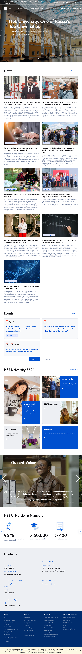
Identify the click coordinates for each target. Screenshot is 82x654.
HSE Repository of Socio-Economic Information (70, 628)
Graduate (26, 625)
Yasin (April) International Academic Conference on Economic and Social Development (51, 635)
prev (1, 531)
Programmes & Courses (37, 8)
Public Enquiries (8, 641)
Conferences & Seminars (50, 628)
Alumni (43, 1)
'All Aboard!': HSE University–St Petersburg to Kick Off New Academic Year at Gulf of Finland (59, 103)
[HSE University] (5, 8)
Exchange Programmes (30, 628)
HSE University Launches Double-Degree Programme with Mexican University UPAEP (57, 195)
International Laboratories (51, 617)
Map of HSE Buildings (10, 571)
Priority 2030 (47, 189)
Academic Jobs (36, 1)
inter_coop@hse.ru (9, 584)
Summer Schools (28, 630)
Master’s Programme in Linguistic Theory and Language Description (57, 502)
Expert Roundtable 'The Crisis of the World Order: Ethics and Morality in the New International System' (21, 328)
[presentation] (5, 478)
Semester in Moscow (29, 633)
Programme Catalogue (30, 620)
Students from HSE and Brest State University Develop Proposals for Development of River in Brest (58, 150)
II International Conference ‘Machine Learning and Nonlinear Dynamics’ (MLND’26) (22, 350)
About (6, 615)
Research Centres (49, 620)
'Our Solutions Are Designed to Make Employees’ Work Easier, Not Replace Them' (21, 241)
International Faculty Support (50, 581)
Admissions (21, 8)
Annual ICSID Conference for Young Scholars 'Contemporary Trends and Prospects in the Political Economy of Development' (59, 328)
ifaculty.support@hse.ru (48, 584)
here (64, 649)
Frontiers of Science (28, 21)
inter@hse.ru (7, 565)
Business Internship (29, 635)
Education (46, 142)
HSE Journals (66, 620)
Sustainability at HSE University (9, 623)
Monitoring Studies (49, 625)
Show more (35, 359)
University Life (7, 3)
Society (8, 235)
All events (72, 313)
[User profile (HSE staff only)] (71, 2)
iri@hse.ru (6, 603)
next (80, 531)
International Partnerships (25, 1)
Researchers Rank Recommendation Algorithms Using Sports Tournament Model (20, 149)
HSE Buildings (7, 634)
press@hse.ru (7, 590)
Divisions (6, 1)
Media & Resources (70, 615)
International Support (68, 8)
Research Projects (48, 623)
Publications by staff (69, 617)
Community (9, 97)
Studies (26, 615)
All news (73, 71)
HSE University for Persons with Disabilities (11, 638)
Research (53, 8)
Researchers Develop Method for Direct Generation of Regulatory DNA (22, 287)
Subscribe (47, 359)
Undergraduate (28, 623)
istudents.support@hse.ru (49, 565)
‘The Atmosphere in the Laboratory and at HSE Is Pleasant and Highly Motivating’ (59, 241)
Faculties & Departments (11, 627)
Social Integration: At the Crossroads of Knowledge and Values (22, 195)
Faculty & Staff (13, 1)
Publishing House (67, 623)
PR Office (7, 587)
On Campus (46, 97)
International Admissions (11, 562)
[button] (39, 504)
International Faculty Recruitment (13, 600)
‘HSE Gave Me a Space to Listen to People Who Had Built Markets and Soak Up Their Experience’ (22, 103)
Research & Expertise (11, 142)
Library (65, 625)
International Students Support (51, 562)
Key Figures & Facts (9, 620)
